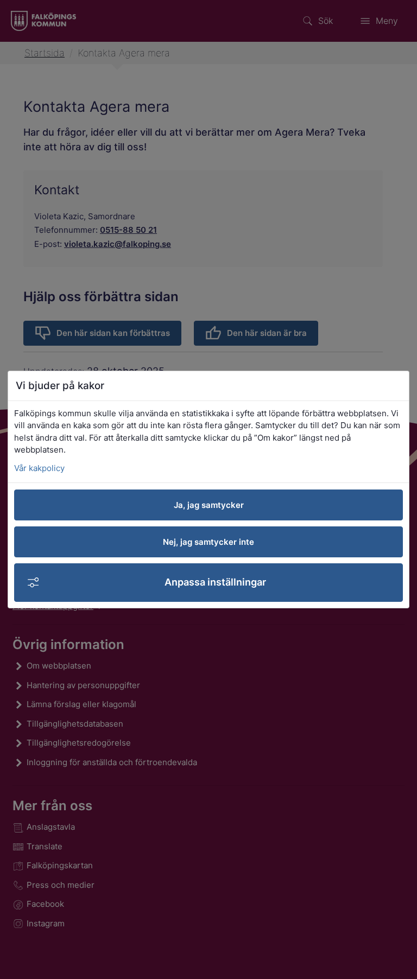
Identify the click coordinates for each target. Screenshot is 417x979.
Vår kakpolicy (39, 468)
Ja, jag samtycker (209, 505)
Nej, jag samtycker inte (208, 542)
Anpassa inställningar (215, 582)
